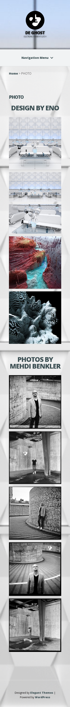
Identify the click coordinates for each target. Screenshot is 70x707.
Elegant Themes (41, 692)
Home (13, 73)
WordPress (42, 697)
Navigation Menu (35, 58)
